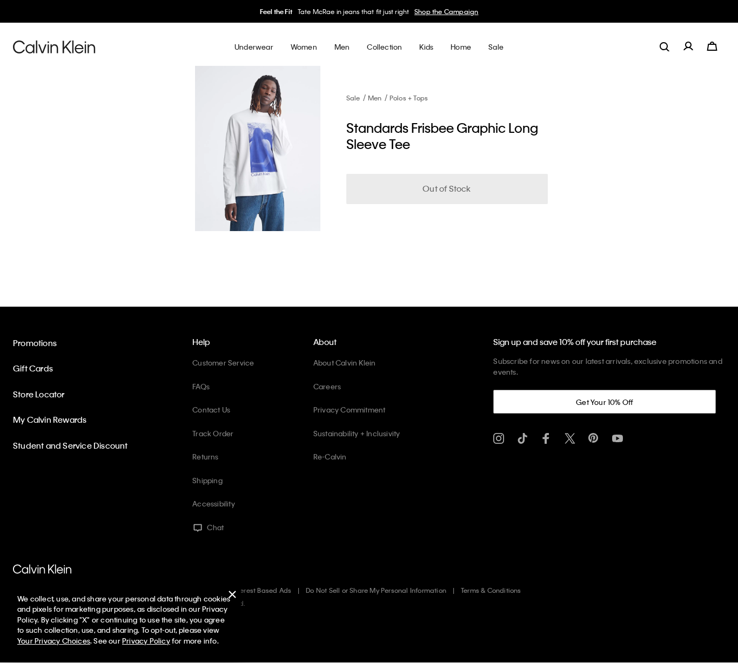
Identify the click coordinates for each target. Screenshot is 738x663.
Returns (205, 456)
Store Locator (39, 394)
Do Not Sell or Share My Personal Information (376, 590)
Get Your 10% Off (604, 402)
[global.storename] (54, 46)
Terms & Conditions (491, 590)
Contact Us (211, 409)
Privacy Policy (146, 640)
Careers (327, 386)
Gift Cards (33, 368)
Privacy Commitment (349, 409)
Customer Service (223, 362)
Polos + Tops (409, 97)
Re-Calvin (330, 456)
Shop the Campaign (446, 11)
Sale (353, 97)
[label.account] (688, 46)
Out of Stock (446, 188)
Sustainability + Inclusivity (356, 433)
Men (375, 97)
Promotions (35, 342)
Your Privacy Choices (53, 640)
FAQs (201, 386)
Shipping (207, 480)
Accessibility (213, 503)
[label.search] (664, 46)
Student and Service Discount (70, 445)
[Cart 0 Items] (712, 46)
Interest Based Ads (262, 590)
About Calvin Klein (344, 362)
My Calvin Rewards (49, 419)
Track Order (212, 433)
